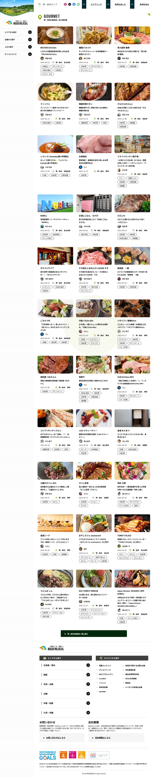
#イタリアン (46, 287)
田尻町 (106, 498)
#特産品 (45, 66)
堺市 (107, 62)
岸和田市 (144, 62)
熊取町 (145, 445)
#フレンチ (94, 343)
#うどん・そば (47, 74)
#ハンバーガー (85, 617)
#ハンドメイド (96, 610)
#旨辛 (105, 123)
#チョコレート (134, 396)
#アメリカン (138, 558)
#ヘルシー (94, 502)
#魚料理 (132, 234)
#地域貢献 (56, 234)
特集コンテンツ (105, 665)
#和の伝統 (84, 234)
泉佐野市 (67, 338)
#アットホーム (57, 66)
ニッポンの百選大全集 (133, 687)
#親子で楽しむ (100, 557)
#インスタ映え (47, 238)
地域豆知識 (103, 687)
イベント (102, 683)
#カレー (122, 554)
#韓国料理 (84, 123)
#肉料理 (58, 70)
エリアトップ (96, 4)
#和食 (44, 342)
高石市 (106, 553)
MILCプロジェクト (106, 674)
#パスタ (83, 506)
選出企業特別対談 (132, 674)
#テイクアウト (96, 66)
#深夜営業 (133, 66)
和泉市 (145, 119)
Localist (102, 678)
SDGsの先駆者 (131, 678)
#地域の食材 (46, 70)
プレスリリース (105, 670)
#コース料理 (123, 347)
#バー (121, 178)
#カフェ (55, 502)
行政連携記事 (130, 670)
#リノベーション (99, 613)
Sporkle (102, 691)
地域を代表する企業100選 (135, 665)
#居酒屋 (132, 123)
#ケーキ (83, 449)
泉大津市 (67, 62)
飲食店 (127, 683)
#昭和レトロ (132, 178)
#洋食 (44, 175)
